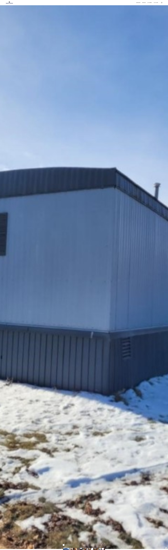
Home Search (138, 2)
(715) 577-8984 (156, 2)
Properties (144, 2)
